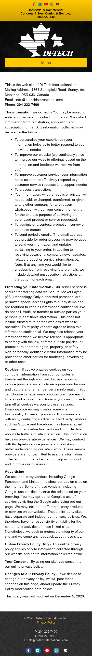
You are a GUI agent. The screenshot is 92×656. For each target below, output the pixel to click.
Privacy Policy (46, 622)
